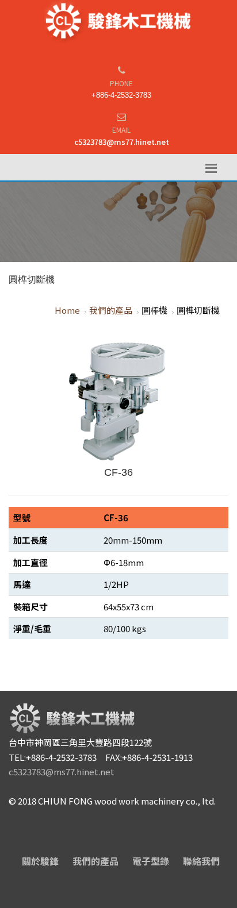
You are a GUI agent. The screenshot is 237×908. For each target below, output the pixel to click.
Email (121, 129)
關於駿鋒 (40, 861)
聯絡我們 (201, 861)
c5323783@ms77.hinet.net (121, 141)
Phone (121, 83)
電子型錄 (150, 861)
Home (67, 310)
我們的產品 (110, 310)
